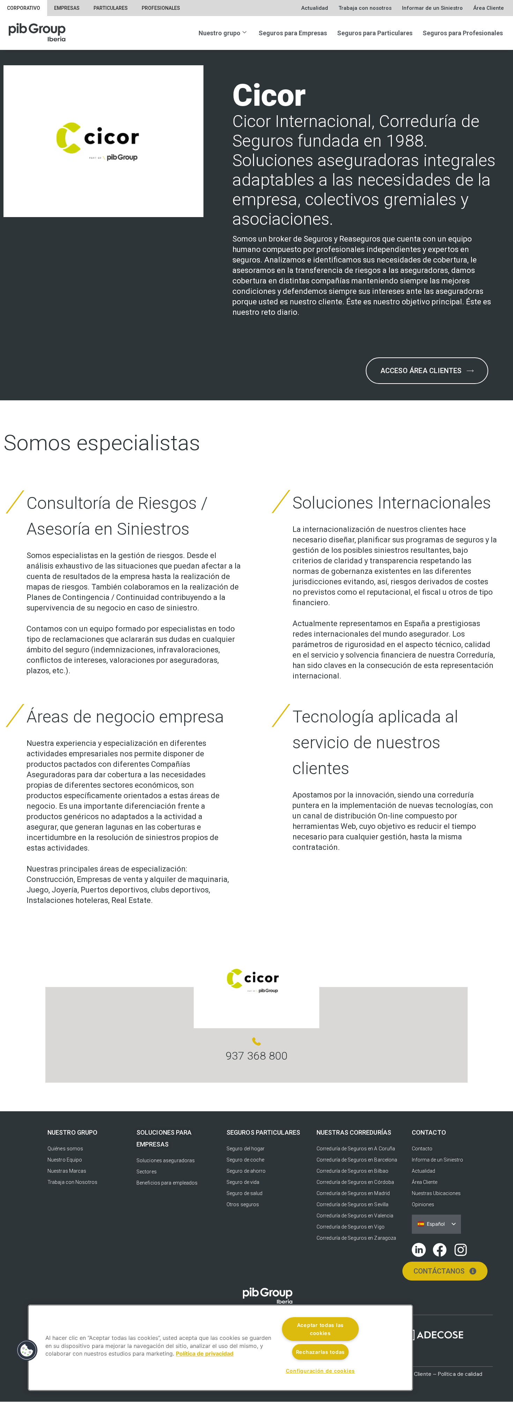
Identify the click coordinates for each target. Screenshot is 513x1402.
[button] (27, 1350)
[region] (220, 1348)
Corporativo (23, 8)
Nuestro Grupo (72, 1132)
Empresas (67, 8)
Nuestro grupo (219, 33)
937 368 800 (256, 1055)
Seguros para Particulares (374, 33)
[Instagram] (461, 1250)
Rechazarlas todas (320, 1352)
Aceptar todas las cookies (320, 1329)
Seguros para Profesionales (463, 33)
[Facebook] (440, 1250)
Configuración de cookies (320, 1371)
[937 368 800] (256, 1041)
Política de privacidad (204, 1353)
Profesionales (161, 8)
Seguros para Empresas (293, 33)
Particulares (111, 8)
